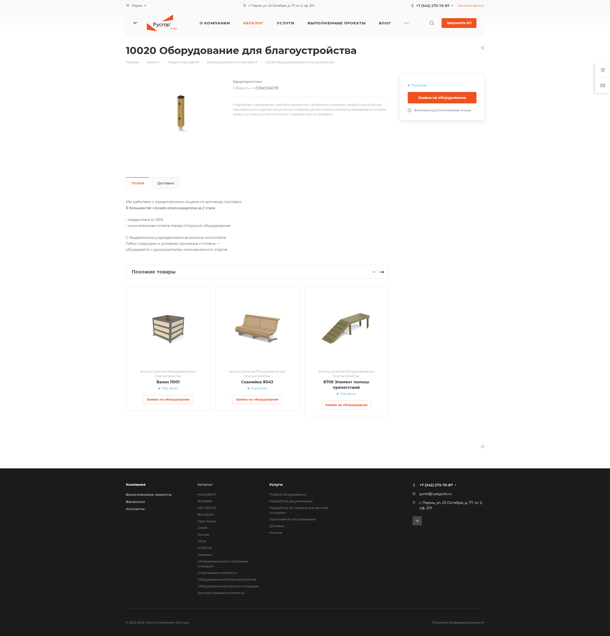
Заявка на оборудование (442, 97)
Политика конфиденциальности (458, 622)
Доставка (165, 183)
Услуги (276, 484)
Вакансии (135, 501)
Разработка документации (291, 501)
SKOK (202, 541)
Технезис (205, 554)
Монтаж (275, 532)
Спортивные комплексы (217, 573)
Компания (135, 484)
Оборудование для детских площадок (228, 586)
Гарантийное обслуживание (292, 519)
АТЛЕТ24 (205, 548)
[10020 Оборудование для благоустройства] (179, 113)
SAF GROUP (207, 508)
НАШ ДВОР (207, 494)
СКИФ (202, 528)
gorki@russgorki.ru (435, 494)
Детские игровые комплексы (221, 593)
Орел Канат (207, 521)
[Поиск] (431, 23)
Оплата (137, 183)
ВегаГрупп (206, 514)
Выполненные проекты (149, 494)
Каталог (205, 484)
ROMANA (205, 501)
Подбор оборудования (287, 494)
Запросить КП (459, 23)
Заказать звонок (471, 5)
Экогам (203, 534)
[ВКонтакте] (417, 520)
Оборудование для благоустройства (227, 579)
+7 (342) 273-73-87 (432, 5)
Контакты (135, 509)
